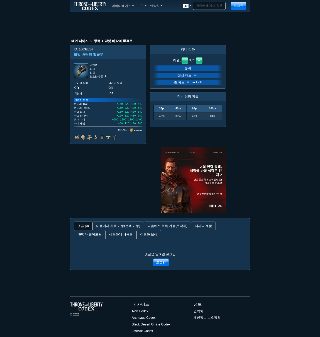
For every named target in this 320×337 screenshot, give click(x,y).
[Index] (90, 5)
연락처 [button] (155, 6)
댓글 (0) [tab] (83, 226)
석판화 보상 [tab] (148, 234)
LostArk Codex (142, 331)
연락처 (198, 311)
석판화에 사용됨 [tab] (121, 234)
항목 (97, 41)
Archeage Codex (144, 317)
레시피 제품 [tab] (203, 226)
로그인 (238, 5)
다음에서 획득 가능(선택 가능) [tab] (118, 226)
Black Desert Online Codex (151, 324)
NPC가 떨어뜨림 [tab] (89, 234)
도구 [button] (140, 6)
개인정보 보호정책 (207, 317)
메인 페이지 (80, 41)
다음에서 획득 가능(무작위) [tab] (167, 226)
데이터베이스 (121, 6)
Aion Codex (140, 311)
